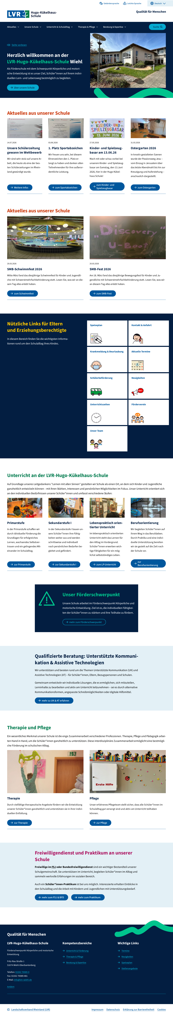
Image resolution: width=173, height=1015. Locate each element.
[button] (109, 3)
